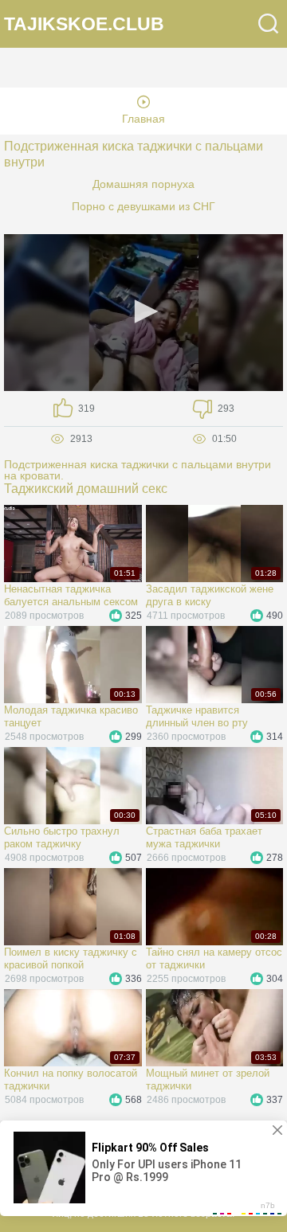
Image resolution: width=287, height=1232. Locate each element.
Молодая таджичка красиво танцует (71, 716)
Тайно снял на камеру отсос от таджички (214, 958)
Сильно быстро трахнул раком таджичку (62, 837)
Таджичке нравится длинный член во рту (197, 716)
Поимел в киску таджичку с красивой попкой (70, 958)
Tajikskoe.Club (84, 24)
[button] (143, 311)
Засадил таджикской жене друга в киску (209, 595)
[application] (143, 312)
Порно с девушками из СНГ (143, 206)
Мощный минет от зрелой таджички (207, 1079)
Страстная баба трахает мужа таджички (204, 837)
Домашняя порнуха (143, 184)
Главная (143, 118)
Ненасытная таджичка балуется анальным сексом (71, 595)
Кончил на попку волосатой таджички (70, 1079)
